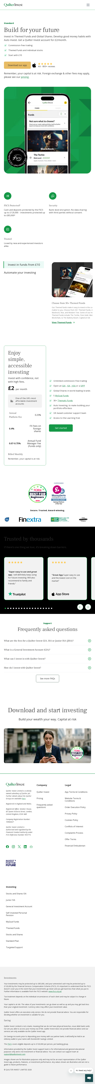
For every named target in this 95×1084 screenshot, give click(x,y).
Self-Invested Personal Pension (16, 914)
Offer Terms (70, 839)
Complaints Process (74, 833)
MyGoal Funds (62, 395)
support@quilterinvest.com (14, 1054)
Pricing (40, 798)
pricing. (25, 77)
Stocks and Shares (14, 934)
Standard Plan (12, 941)
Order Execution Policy (75, 807)
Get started (61, 427)
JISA (74, 385)
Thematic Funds (65, 400)
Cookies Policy (71, 820)
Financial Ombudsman (75, 845)
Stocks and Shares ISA (16, 893)
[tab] (23, 264)
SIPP (83, 385)
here (23, 798)
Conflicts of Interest (74, 826)
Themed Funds (13, 928)
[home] (13, 5)
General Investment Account (19, 906)
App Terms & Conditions (76, 792)
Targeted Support (14, 947)
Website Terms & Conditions (73, 799)
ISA (68, 385)
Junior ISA (10, 900)
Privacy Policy (71, 813)
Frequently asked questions (44, 806)
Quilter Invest (43, 792)
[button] (88, 5)
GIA (64, 385)
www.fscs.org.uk (54, 991)
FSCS (10, 1044)
